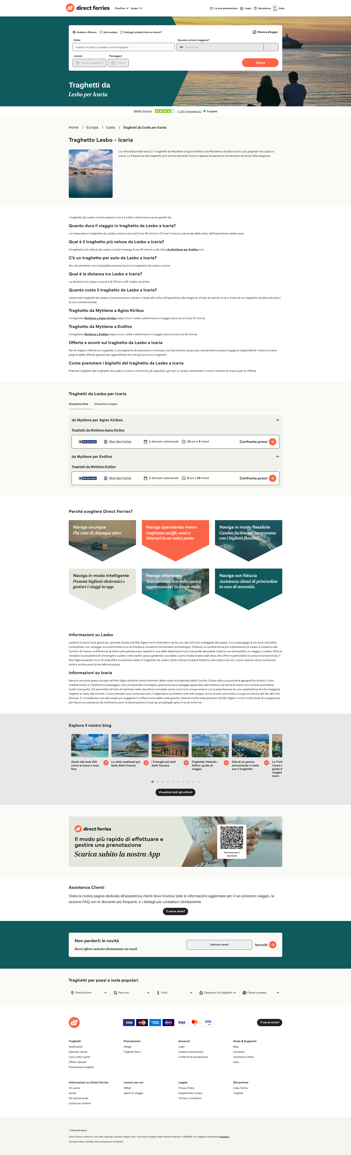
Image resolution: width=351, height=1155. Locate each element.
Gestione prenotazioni (190, 1051)
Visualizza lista (78, 404)
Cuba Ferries (240, 1087)
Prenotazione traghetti (81, 1067)
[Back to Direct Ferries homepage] (88, 8)
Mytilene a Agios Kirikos (100, 318)
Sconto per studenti (80, 1103)
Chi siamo (74, 1087)
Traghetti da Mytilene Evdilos (94, 466)
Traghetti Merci (132, 1051)
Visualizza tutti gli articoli (175, 792)
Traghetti (238, 1093)
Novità (72, 1093)
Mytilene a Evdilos (96, 334)
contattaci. (224, 1137)
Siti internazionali (78, 1098)
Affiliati (127, 1087)
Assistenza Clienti (243, 1056)
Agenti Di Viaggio (133, 1093)
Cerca (260, 62)
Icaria (110, 128)
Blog (235, 1046)
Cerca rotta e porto (79, 1056)
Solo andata (110, 32)
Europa (92, 128)
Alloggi (127, 1046)
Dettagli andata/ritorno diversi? (143, 32)
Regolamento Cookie (190, 1093)
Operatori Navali (78, 1051)
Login (181, 1046)
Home (73, 128)
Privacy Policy (186, 1087)
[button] (175, 420)
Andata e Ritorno (87, 32)
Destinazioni (76, 1046)
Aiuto (236, 1062)
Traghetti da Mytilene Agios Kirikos (98, 430)
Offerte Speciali (77, 1062)
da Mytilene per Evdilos (182, 249)
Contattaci (239, 1051)
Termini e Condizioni (189, 1098)
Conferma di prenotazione (193, 1056)
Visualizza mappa (105, 404)
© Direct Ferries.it (78, 1130)
